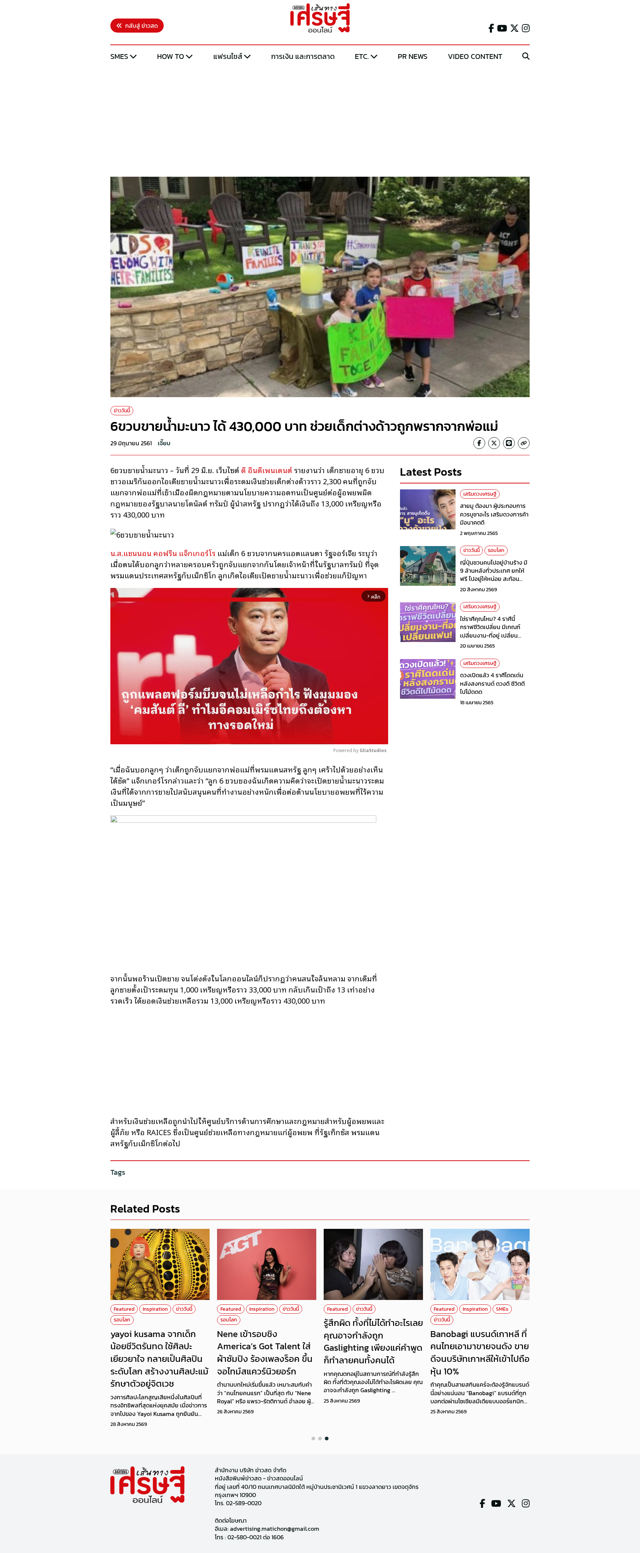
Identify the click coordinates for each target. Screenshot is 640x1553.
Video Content (475, 56)
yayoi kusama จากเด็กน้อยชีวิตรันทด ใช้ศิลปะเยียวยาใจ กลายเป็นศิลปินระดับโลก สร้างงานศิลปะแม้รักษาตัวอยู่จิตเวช (159, 1358)
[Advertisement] (320, 119)
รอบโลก (496, 551)
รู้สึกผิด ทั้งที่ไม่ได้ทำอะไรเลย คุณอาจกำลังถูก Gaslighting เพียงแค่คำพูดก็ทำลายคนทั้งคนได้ (373, 1341)
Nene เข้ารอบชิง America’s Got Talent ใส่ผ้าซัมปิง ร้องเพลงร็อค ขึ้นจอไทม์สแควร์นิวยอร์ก (265, 1352)
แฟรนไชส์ (227, 56)
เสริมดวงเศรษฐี (479, 494)
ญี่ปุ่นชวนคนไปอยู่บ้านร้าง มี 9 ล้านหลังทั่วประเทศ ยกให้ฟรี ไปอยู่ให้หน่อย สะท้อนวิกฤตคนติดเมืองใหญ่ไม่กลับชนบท (494, 579)
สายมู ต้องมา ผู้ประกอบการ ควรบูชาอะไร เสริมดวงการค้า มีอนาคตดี (494, 514)
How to (170, 56)
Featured (124, 1309)
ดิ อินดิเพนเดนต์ (266, 470)
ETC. (362, 56)
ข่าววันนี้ (122, 411)
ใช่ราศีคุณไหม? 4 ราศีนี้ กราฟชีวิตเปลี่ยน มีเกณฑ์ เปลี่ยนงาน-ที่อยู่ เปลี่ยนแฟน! (490, 631)
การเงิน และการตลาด (303, 56)
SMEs (119, 56)
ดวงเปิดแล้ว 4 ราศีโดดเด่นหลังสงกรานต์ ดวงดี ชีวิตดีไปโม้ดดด (492, 683)
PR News (412, 56)
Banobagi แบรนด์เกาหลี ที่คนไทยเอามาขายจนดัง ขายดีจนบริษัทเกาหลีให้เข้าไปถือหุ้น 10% (480, 1352)
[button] (313, 1438)
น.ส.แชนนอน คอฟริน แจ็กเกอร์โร (163, 553)
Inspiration (155, 1309)
